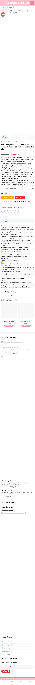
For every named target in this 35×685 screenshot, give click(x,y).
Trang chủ (3, 141)
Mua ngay (20, 197)
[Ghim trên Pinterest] (14, 211)
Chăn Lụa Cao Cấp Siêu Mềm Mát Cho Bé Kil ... (9, 320)
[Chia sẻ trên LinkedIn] (17, 211)
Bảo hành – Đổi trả (6, 648)
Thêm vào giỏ (8, 197)
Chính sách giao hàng (7, 645)
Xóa (33, 185)
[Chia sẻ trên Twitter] (8, 211)
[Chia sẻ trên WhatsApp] (2, 211)
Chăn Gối (15, 207)
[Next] (31, 71)
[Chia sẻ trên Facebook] (5, 211)
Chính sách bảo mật (6, 642)
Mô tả (6, 221)
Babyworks (19, 141)
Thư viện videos (5, 654)
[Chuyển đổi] (2, 221)
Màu (2, 188)
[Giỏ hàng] (32, 3)
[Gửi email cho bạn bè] (11, 211)
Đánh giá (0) (8, 296)
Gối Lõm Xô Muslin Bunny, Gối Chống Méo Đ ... (26, 320)
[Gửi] (31, 7)
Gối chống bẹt (21, 207)
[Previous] (3, 71)
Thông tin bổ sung (10, 292)
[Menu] (2, 3)
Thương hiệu (11, 141)
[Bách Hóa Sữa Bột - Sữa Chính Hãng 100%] (16, 3)
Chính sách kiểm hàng (7, 651)
